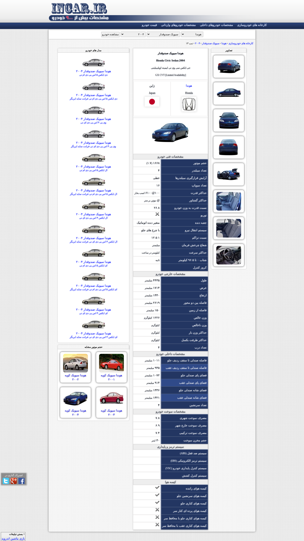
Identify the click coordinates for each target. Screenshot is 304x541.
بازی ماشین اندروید (13, 538)
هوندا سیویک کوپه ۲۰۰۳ (111, 412)
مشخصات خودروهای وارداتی (178, 25)
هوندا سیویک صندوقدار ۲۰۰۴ (93, 73)
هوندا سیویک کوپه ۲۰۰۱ (111, 377)
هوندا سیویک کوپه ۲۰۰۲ (75, 377)
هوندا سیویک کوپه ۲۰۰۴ (75, 412)
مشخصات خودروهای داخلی (216, 25)
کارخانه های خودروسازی (252, 25)
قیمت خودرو (149, 25)
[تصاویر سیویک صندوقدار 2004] (228, 66)
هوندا (189, 85)
